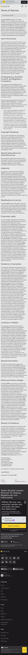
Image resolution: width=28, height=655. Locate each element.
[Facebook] (2, 558)
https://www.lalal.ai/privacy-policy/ (11, 59)
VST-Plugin (4, 641)
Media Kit (3, 614)
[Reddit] (2, 562)
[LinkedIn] (14, 562)
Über (2, 608)
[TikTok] (18, 558)
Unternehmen (5, 588)
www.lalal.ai (9, 24)
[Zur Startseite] (5, 551)
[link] (6, 562)
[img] (3, 519)
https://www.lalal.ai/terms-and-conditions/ (14, 35)
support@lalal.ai (5, 472)
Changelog (4, 599)
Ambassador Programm (4, 623)
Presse (3, 616)
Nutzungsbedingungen (5, 545)
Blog (2, 611)
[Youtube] (14, 558)
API (2, 591)
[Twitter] (10, 558)
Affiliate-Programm (6, 619)
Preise (2, 585)
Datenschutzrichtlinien (6, 652)
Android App (4, 638)
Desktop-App (5, 632)
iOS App (3, 635)
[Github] (10, 562)
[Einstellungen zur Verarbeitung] (25, 502)
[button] (14, 526)
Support (3, 597)
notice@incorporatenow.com (9, 454)
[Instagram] (6, 558)
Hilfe (2, 594)
